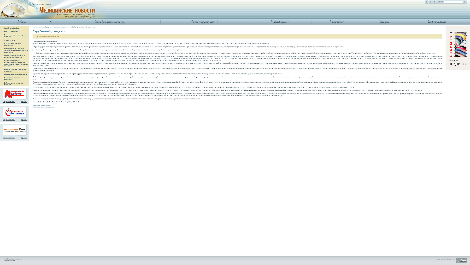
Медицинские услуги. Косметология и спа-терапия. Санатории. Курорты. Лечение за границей (16, 63)
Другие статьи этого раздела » (42, 105)
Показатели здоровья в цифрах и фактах (15, 36)
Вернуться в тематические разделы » (44, 107)
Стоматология (9, 40)
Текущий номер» (9, 102)
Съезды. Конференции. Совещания (12, 44)
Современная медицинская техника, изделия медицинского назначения (16, 50)
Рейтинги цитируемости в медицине (13, 84)
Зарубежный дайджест (12, 28)
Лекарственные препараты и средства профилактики (14, 56)
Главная (35, 27)
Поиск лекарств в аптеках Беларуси (13, 78)
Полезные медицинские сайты (15, 74)
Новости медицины (11, 31)
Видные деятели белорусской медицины (15, 70)
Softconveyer (451, 259)
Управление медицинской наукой (63, 27)
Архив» (24, 102)
